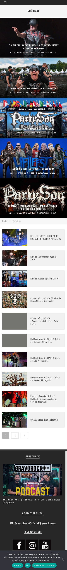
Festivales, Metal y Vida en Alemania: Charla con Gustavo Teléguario (31, 501)
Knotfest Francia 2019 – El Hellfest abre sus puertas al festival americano (43, 398)
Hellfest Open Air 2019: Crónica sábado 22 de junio (45, 359)
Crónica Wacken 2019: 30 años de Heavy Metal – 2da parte (45, 300)
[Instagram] (32, 546)
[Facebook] (19, 546)
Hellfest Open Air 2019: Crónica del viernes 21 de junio (45, 379)
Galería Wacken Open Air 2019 (44, 278)
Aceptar (18, 565)
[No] (63, 560)
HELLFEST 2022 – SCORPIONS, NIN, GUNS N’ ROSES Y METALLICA (45, 237)
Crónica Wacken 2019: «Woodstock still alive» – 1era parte (44, 320)
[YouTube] (45, 546)
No (27, 565)
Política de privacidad (44, 565)
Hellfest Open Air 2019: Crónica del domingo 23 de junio (45, 340)
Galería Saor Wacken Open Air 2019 (43, 258)
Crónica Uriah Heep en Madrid (44, 419)
